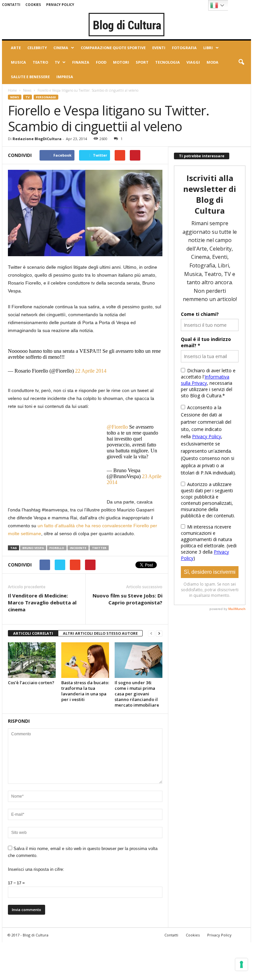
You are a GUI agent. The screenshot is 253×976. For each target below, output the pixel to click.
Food (101, 62)
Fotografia (184, 47)
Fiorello (56, 548)
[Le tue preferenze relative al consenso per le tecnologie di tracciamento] (241, 964)
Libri (208, 47)
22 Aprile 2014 (90, 371)
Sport (142, 62)
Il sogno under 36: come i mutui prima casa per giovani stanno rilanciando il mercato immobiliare (137, 694)
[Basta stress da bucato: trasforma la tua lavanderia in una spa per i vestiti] (85, 660)
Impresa (64, 76)
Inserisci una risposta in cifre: (36, 869)
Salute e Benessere (30, 76)
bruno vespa (33, 548)
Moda (212, 62)
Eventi (158, 47)
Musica (18, 62)
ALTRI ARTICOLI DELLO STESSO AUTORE (100, 633)
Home (12, 90)
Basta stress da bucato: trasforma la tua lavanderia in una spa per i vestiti (85, 691)
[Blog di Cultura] (126, 24)
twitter (99, 548)
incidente (78, 548)
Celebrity (37, 47)
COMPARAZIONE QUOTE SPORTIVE (113, 47)
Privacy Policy (60, 4)
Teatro (40, 62)
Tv (57, 62)
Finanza (80, 62)
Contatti (11, 4)
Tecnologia (167, 62)
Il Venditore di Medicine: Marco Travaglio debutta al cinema (42, 602)
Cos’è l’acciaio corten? (31, 683)
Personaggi (46, 97)
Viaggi (193, 62)
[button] (241, 62)
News (27, 90)
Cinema (60, 47)
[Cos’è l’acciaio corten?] (32, 660)
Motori (121, 62)
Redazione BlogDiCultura (37, 138)
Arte (16, 47)
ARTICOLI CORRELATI (33, 633)
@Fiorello (117, 427)
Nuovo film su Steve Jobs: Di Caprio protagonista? (127, 599)
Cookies (33, 4)
